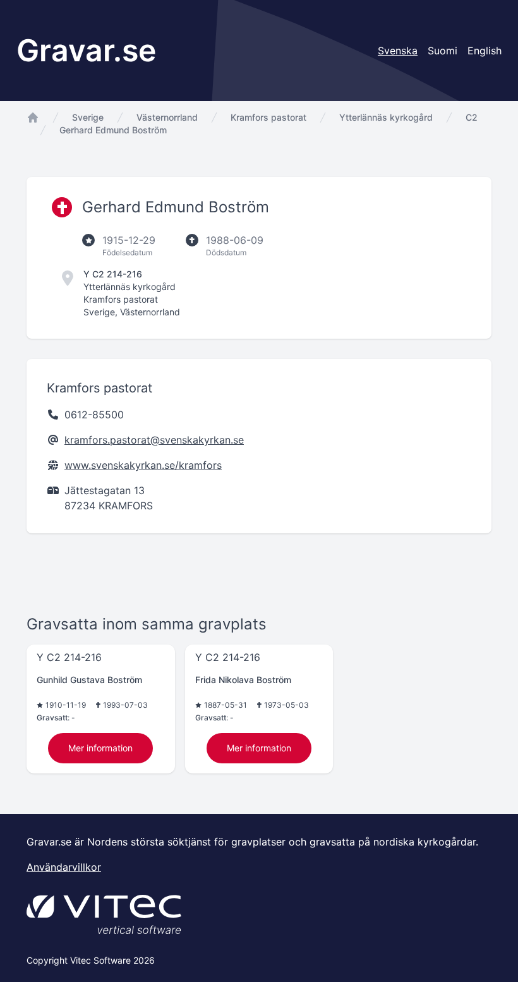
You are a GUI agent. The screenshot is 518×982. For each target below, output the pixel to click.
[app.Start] (33, 117)
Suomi (442, 50)
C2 (472, 117)
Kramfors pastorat (268, 117)
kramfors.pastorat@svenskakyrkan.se (154, 439)
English (484, 50)
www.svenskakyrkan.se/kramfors (143, 465)
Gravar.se (86, 50)
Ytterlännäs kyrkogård (386, 117)
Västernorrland (167, 117)
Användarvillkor (64, 867)
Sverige (88, 117)
